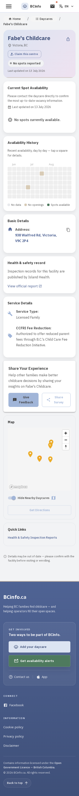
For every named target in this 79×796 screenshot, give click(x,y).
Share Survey (58, 399)
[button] (24, 54)
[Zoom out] (65, 439)
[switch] (14, 498)
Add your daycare (33, 647)
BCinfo (14, 596)
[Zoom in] (65, 433)
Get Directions (39, 510)
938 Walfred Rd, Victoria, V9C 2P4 (36, 238)
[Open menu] (8, 6)
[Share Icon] (68, 39)
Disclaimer (11, 745)
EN (66, 6)
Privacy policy (13, 736)
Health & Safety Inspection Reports (32, 537)
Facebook (16, 705)
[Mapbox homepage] (18, 487)
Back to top (15, 783)
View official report (23, 286)
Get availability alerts (37, 661)
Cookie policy (13, 727)
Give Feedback (26, 399)
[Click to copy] (68, 230)
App (44, 677)
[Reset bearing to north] (65, 446)
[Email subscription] (52, 6)
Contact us (21, 677)
